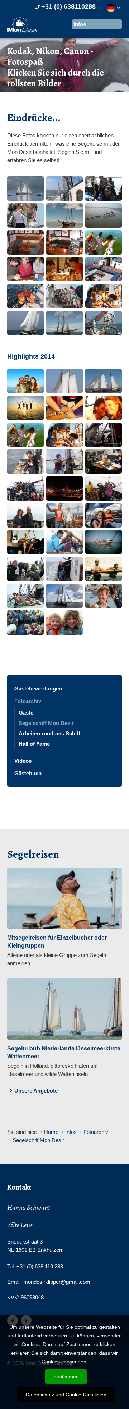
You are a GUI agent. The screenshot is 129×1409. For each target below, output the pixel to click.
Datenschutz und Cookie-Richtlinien (66, 1394)
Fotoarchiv (27, 701)
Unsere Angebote (36, 1090)
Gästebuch (28, 773)
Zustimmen (66, 1377)
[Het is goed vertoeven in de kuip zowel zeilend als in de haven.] (103, 269)
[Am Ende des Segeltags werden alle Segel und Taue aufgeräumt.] (25, 215)
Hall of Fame (34, 744)
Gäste (26, 713)
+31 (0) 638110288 (68, 6)
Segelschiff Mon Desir (46, 723)
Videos (23, 761)
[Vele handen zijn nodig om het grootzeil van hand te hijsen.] (64, 296)
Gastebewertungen (38, 688)
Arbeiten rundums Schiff (49, 733)
